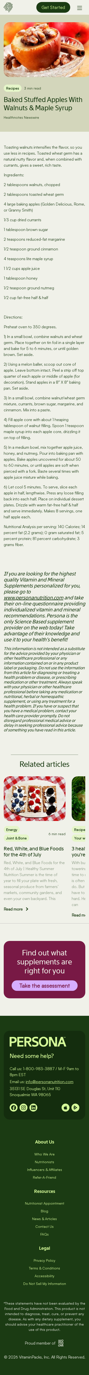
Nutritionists (44, 1162)
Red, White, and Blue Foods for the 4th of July (34, 851)
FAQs (44, 1234)
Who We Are (44, 1154)
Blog (44, 1211)
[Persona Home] (8, 6)
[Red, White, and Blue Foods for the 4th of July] (35, 798)
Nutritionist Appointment (44, 1203)
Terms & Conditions (44, 1268)
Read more (13, 909)
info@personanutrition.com (49, 1081)
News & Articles (44, 1219)
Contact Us (44, 1226)
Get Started (53, 7)
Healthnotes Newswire (21, 117)
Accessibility (44, 1276)
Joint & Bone (16, 838)
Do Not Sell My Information (44, 1283)
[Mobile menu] (79, 7)
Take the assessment (44, 985)
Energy (11, 829)
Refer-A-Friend (44, 1177)
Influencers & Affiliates (44, 1169)
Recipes (12, 88)
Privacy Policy (44, 1260)
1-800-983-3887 (39, 1068)
